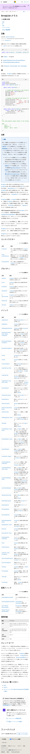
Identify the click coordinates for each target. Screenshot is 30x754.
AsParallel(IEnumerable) (7, 597)
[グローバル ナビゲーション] (1, 2)
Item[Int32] (4, 300)
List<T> (4, 146)
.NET (7, 11)
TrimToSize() (4, 582)
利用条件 (3, 752)
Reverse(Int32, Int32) (6, 533)
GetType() (4, 423)
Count (3, 282)
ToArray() (4, 566)
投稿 (24, 746)
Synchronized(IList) (6, 562)
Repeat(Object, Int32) (7, 524)
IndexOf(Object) (5, 449)
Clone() (3, 359)
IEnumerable (13, 66)
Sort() (3, 543)
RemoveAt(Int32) (5, 514)
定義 (3, 22)
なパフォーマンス (15, 167)
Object (5, 56)
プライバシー (4, 748)
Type (25, 423)
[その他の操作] (27, 11)
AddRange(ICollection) (7, 328)
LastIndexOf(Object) (6, 488)
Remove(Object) (5, 509)
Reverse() (4, 529)
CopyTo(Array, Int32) (6, 368)
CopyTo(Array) (5, 375)
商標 (8, 752)
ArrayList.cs (7, 40)
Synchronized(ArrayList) (7, 558)
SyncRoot (4, 305)
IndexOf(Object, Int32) (7, 439)
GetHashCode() (5, 412)
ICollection (6, 66)
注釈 (3, 25)
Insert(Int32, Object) (6, 456)
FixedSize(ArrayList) (6, 395)
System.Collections (10, 36)
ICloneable (24, 66)
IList (5, 46)
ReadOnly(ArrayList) (6, 500)
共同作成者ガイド (7, 705)
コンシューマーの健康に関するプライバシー (11, 750)
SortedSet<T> (15, 194)
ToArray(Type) (5, 571)
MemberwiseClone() (6, 495)
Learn (2, 11)
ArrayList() (4, 249)
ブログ (18, 746)
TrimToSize (11, 205)
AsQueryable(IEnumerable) (8, 601)
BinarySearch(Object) (7, 348)
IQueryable (18, 603)
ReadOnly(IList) (5, 505)
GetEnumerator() (5, 403)
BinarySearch (11, 188)
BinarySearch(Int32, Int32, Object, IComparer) (6, 334)
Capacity (24, 205)
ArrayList (9, 73)
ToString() (4, 576)
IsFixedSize (4, 286)
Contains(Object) (5, 363)
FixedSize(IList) (5, 399)
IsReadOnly (4, 290)
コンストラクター (6, 27)
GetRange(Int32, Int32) (7, 417)
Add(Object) (4, 324)
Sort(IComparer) (5, 547)
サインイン (26, 1)
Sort (22, 186)
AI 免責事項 (3, 746)
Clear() (3, 355)
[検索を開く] (22, 2)
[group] (15, 52)
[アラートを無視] (28, 5)
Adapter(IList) (5, 320)
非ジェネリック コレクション (12, 174)
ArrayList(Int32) (5, 261)
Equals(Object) (5, 388)
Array (25, 371)
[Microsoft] (15, 2)
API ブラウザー (13, 11)
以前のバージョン (12, 746)
